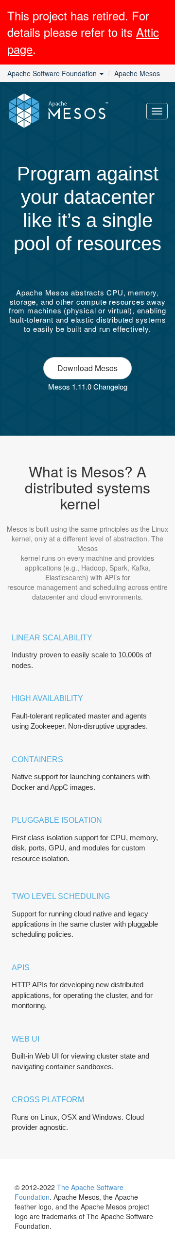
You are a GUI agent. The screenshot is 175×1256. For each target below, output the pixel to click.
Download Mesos (87, 368)
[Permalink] (87, 265)
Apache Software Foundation (53, 73)
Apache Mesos (137, 73)
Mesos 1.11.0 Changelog (87, 386)
